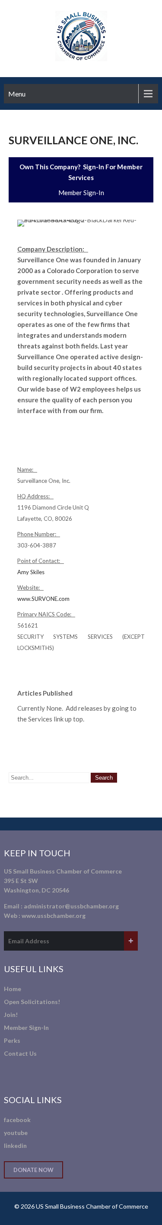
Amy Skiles (30, 572)
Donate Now (33, 1169)
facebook (17, 1119)
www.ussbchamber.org (54, 915)
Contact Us (20, 1053)
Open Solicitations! (32, 1001)
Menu (16, 94)
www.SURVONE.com (43, 598)
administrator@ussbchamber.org (71, 906)
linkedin (15, 1145)
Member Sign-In (81, 192)
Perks (12, 1040)
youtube (16, 1132)
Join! (11, 1014)
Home (12, 988)
